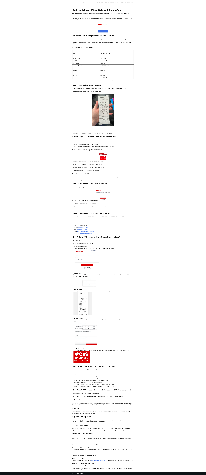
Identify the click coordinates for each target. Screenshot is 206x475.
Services (112, 2)
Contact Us (123, 2)
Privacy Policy (130, 2)
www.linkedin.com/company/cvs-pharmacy (86, 231)
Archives (107, 2)
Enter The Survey (103, 31)
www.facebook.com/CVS (83, 227)
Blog (102, 2)
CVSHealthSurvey (79, 473)
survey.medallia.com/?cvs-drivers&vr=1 (99, 460)
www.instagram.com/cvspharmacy (85, 233)
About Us (117, 2)
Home (98, 2)
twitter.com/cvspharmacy (82, 229)
